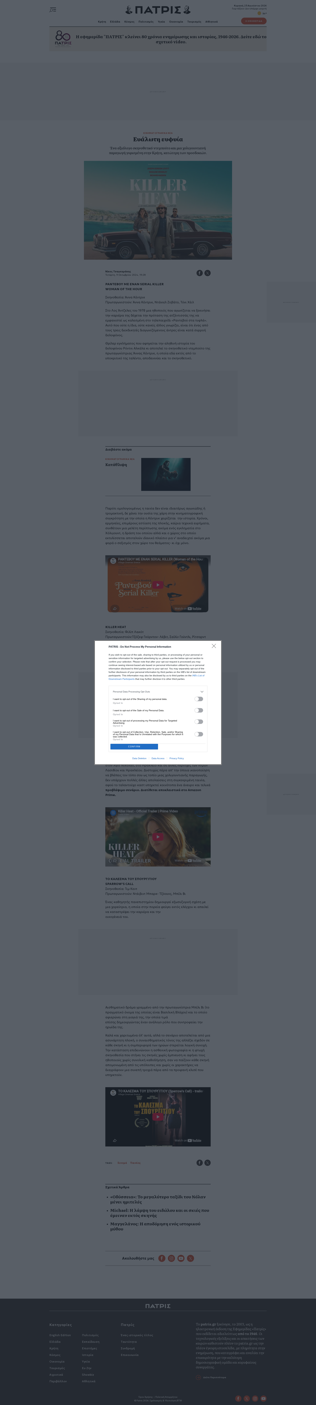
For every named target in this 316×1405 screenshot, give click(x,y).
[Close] (215, 647)
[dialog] (158, 703)
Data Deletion (139, 758)
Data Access (158, 758)
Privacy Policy (177, 758)
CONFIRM (134, 746)
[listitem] (158, 691)
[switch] (199, 699)
